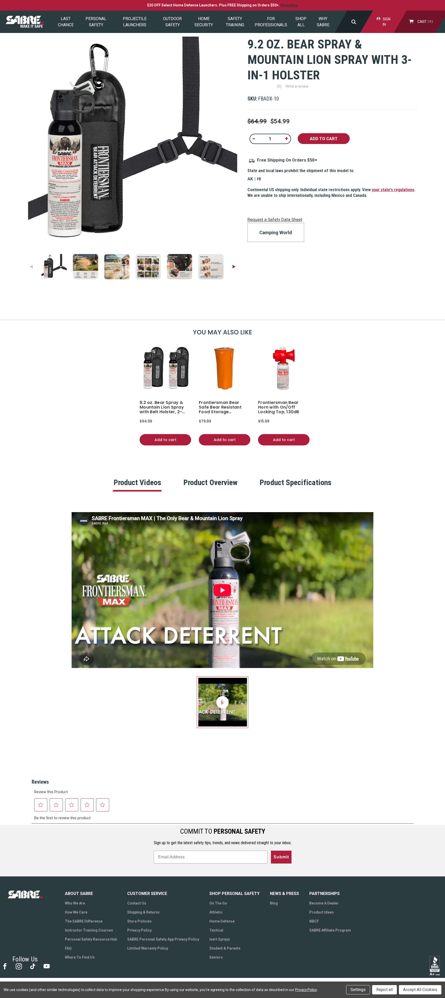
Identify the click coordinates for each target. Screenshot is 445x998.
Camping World (275, 232)
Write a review (297, 86)
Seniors (216, 957)
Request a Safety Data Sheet (274, 219)
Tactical (216, 930)
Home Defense (222, 921)
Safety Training (235, 21)
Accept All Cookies (420, 989)
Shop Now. (289, 5)
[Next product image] (234, 266)
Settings (358, 989)
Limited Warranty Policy (147, 948)
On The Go (218, 903)
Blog (274, 903)
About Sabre (79, 893)
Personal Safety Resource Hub (91, 939)
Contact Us (136, 903)
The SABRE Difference (83, 921)
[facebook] (4, 966)
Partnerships (324, 893)
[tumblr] (32, 966)
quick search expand (353, 21)
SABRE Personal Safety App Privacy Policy (163, 939)
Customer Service (147, 893)
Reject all (384, 989)
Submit (281, 857)
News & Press (284, 893)
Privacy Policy (139, 930)
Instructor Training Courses (89, 930)
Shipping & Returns (143, 912)
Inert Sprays (219, 939)
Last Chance (66, 21)
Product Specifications (295, 482)
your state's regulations (393, 189)
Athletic (215, 912)
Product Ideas (321, 912)
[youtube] (46, 966)
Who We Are (75, 903)
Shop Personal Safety (234, 893)
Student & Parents (225, 948)
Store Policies (139, 921)
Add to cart (165, 439)
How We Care (76, 912)
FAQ (68, 948)
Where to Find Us (80, 957)
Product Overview (210, 482)
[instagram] (18, 966)
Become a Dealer (324, 903)
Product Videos (137, 482)
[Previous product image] (31, 266)
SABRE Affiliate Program (330, 930)
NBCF (314, 921)
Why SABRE (323, 21)
